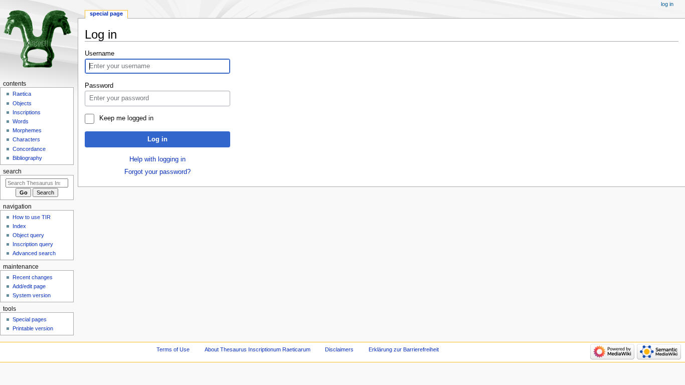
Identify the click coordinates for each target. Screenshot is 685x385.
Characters (26, 139)
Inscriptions (27, 112)
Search (12, 171)
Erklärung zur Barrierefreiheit (404, 349)
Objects (22, 103)
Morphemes (27, 130)
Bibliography (27, 158)
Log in (157, 139)
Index (19, 226)
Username (99, 53)
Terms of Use (173, 349)
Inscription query (33, 244)
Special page (106, 14)
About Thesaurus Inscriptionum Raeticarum (257, 349)
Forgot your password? (157, 171)
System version (32, 295)
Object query (28, 235)
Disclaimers (339, 349)
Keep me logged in (126, 118)
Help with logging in (157, 159)
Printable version (33, 328)
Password (99, 85)
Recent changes (33, 277)
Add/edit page (29, 286)
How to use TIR (32, 217)
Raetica (22, 94)
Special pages (30, 319)
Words (21, 121)
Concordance (29, 149)
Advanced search (34, 253)
